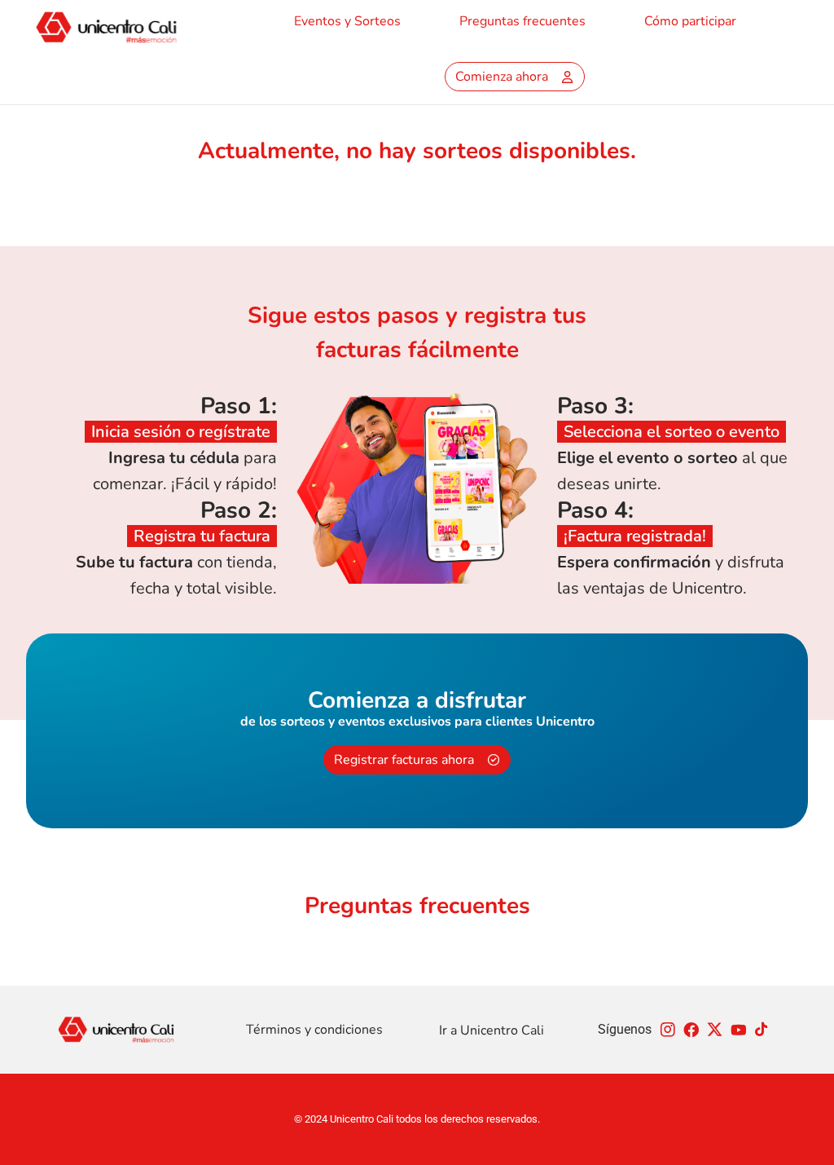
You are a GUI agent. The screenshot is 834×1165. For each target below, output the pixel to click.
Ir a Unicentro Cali (491, 1030)
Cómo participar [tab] (690, 21)
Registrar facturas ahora (404, 760)
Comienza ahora (501, 77)
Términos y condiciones (314, 1030)
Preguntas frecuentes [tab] (522, 21)
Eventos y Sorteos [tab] (347, 21)
